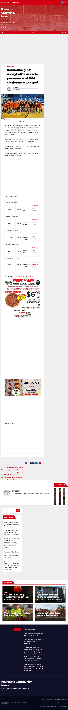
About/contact (49, 699)
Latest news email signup (52, 706)
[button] (62, 32)
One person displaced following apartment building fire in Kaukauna (11, 532)
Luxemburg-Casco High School (35, 264)
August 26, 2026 (10, 618)
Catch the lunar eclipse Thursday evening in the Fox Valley (11, 524)
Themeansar (4, 703)
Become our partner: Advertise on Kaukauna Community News (52, 703)
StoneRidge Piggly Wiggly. (25, 276)
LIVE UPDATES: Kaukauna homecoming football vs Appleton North (12, 469)
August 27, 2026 (10, 599)
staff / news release (56, 599)
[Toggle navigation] (33, 32)
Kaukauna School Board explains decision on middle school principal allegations (32, 658)
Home (42, 699)
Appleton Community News (60, 699)
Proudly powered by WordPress (9, 702)
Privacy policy (63, 706)
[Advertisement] (22, 51)
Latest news (42, 706)
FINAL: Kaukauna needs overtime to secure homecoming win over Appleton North (11, 477)
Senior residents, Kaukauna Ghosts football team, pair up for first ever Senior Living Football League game (12, 565)
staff (16, 87)
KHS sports (10, 66)
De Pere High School (34, 236)
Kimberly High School (34, 222)
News (6, 592)
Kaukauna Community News (8, 13)
